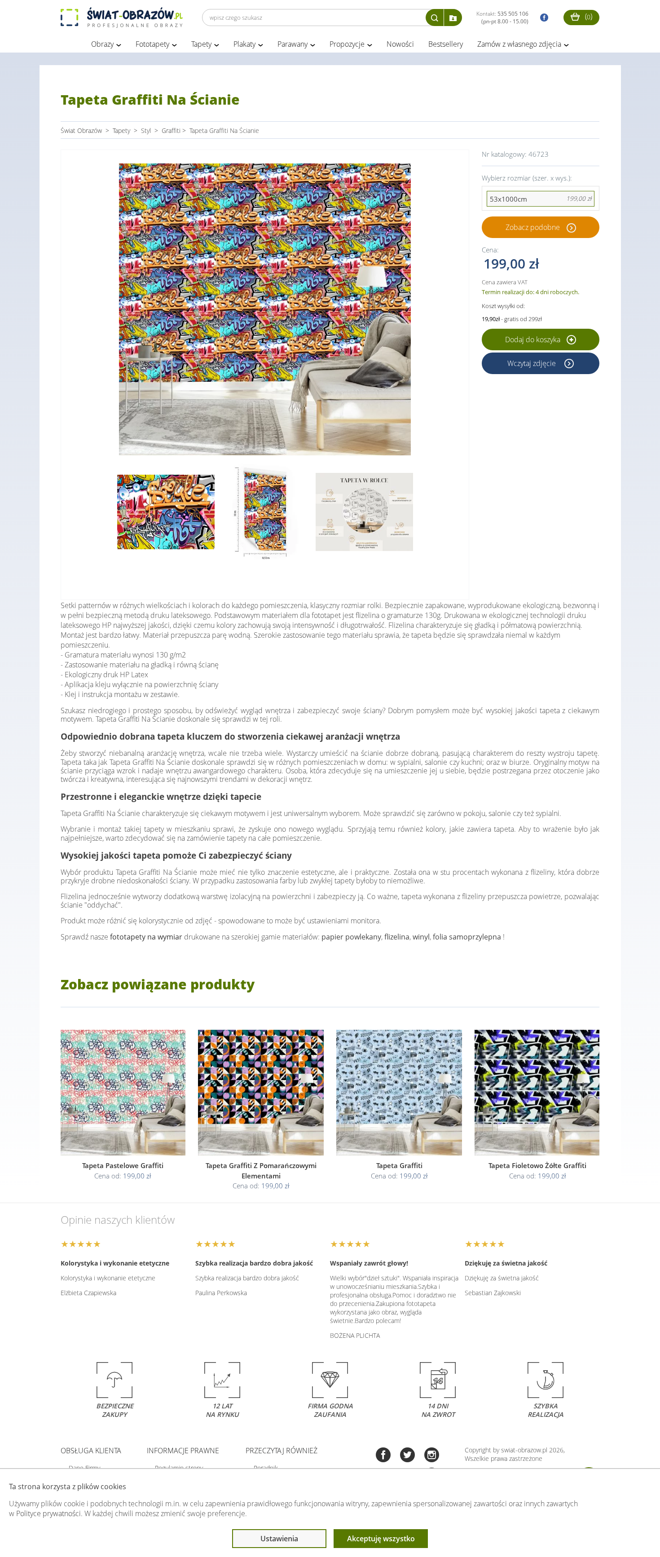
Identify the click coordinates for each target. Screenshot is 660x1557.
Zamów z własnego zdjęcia (519, 44)
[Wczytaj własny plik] (453, 17)
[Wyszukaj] (435, 17)
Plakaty (244, 44)
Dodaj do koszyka (533, 339)
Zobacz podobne (533, 227)
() (587, 16)
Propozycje (347, 44)
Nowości (400, 44)
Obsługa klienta (91, 1451)
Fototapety (152, 44)
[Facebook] (383, 1455)
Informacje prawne (183, 1451)
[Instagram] (432, 1455)
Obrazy (102, 44)
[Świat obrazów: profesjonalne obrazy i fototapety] (122, 17)
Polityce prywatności (48, 1513)
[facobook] (542, 17)
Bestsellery (445, 44)
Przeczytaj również (281, 1451)
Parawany (292, 44)
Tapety (201, 44)
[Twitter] (407, 1455)
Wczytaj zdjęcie (532, 363)
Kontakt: (502, 17)
